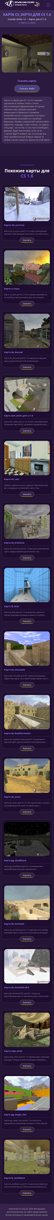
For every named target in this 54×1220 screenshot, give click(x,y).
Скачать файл (26, 88)
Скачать (27, 240)
